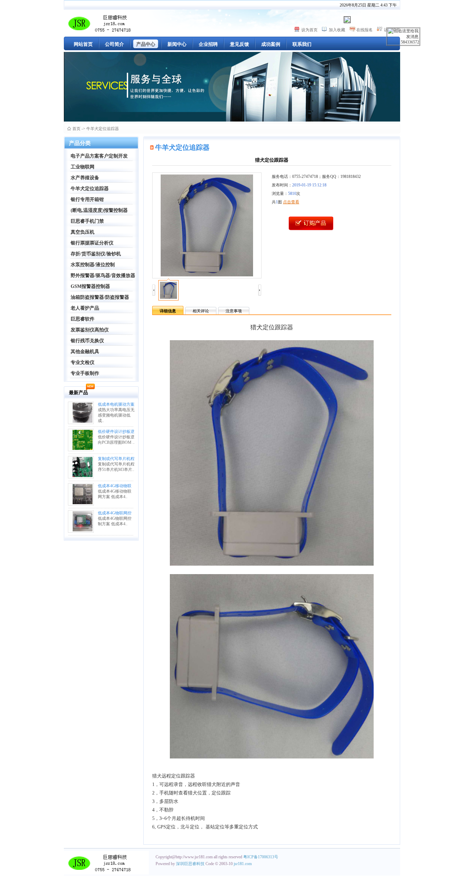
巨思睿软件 (82, 319)
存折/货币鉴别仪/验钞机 (96, 253)
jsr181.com (243, 863)
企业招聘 (208, 44)
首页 (76, 128)
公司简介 (114, 44)
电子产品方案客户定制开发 (99, 156)
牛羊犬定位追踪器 (102, 128)
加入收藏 (337, 30)
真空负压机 (82, 232)
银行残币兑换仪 (87, 340)
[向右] (259, 290)
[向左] (153, 290)
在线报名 (364, 30)
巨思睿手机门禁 (87, 221)
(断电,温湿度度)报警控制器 (99, 210)
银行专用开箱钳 (87, 199)
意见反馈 (239, 44)
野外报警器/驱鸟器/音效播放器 (103, 275)
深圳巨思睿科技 (191, 863)
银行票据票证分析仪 (92, 242)
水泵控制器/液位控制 (93, 264)
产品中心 (145, 44)
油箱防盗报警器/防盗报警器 (100, 297)
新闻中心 (176, 44)
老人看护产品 (85, 308)
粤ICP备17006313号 (260, 857)
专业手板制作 (85, 373)
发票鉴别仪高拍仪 (90, 329)
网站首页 (83, 44)
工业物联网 (82, 166)
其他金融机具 (85, 351)
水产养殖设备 (85, 177)
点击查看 (291, 202)
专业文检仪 (82, 362)
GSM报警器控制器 (90, 286)
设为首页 (309, 30)
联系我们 (301, 44)
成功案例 (270, 44)
